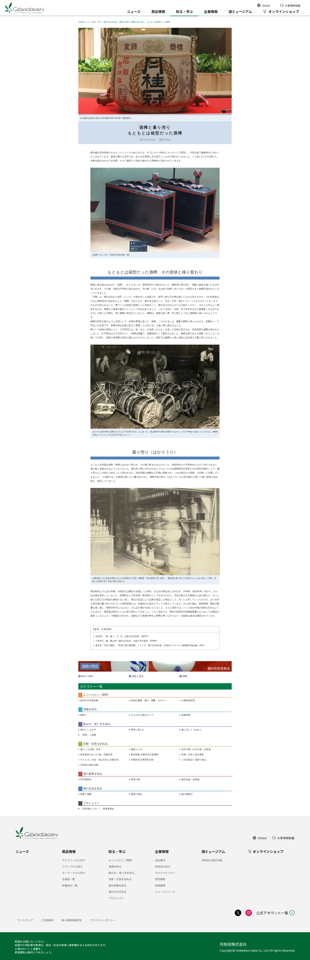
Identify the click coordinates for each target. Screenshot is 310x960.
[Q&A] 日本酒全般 (89, 700)
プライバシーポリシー (103, 920)
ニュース (133, 11)
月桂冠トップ (84, 22)
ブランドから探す (72, 866)
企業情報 (210, 11)
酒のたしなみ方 (88, 729)
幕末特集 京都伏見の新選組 (145, 754)
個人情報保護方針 (71, 920)
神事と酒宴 (86, 794)
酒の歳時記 (187, 794)
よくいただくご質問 (120, 860)
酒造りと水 (136, 749)
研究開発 (160, 879)
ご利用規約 (47, 920)
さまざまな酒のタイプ (142, 715)
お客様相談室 (188, 700)
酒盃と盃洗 (137, 676)
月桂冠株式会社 (233, 944)
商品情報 (158, 11)
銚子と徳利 (87, 676)
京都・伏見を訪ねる (120, 879)
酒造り (83, 715)
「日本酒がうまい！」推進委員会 (97, 808)
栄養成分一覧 (70, 885)
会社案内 (160, 860)
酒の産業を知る (117, 885)
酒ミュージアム (240, 11)
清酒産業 (185, 715)
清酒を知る (114, 866)
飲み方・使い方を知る (121, 873)
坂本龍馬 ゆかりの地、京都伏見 (96, 754)
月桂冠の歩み (162, 866)
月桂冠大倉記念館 (89, 765)
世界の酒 (135, 779)
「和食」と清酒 (88, 734)
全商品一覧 (68, 879)
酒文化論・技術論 (190, 779)
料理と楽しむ (137, 729)
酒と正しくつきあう (191, 729)
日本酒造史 (86, 779)
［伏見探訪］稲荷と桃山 (193, 759)
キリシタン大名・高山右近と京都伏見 (99, 759)
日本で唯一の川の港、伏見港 (196, 749)
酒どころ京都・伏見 (90, 749)
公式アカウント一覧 (272, 913)
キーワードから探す (73, 873)
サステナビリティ (165, 873)
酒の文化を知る (117, 892)
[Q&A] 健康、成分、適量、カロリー (149, 700)
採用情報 (160, 885)
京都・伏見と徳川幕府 (193, 754)
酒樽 (185, 676)
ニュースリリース (165, 892)
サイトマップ (25, 920)
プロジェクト (116, 898)
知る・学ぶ (184, 11)
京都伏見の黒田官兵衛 (142, 759)
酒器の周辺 (136, 794)
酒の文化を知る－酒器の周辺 (116, 22)
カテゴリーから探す (73, 860)
